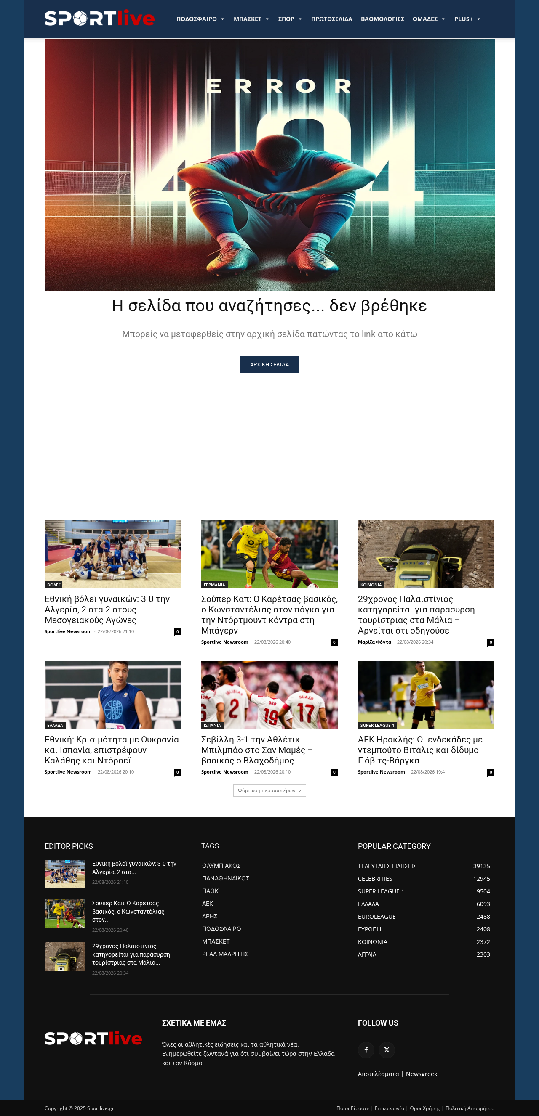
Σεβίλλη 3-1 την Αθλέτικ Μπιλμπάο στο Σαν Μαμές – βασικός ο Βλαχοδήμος (257, 750)
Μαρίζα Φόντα (374, 642)
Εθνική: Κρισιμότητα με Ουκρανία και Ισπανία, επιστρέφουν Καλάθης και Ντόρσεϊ (112, 750)
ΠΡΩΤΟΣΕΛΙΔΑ (331, 19)
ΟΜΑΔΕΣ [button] (425, 19)
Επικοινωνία (389, 1108)
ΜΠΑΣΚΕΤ (247, 19)
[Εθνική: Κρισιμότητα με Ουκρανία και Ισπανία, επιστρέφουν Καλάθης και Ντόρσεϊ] (113, 695)
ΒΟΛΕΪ (53, 585)
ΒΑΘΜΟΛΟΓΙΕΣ (382, 19)
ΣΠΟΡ (286, 19)
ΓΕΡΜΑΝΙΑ (214, 585)
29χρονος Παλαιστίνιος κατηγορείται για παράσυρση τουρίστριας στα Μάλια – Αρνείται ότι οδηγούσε (416, 615)
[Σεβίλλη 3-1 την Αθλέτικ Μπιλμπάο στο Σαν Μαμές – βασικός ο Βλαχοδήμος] (269, 695)
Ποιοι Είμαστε (352, 1108)
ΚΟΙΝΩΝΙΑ (371, 585)
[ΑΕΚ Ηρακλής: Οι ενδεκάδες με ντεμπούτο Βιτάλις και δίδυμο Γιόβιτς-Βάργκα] (426, 695)
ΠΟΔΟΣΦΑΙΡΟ (196, 19)
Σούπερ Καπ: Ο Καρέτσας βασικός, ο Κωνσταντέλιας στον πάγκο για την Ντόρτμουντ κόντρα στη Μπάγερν (269, 615)
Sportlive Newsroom (68, 631)
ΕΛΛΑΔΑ (55, 725)
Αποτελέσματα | (381, 1074)
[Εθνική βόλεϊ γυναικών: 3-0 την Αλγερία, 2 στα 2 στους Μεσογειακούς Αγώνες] (113, 554)
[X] (387, 1050)
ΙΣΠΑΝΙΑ (212, 725)
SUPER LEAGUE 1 (377, 725)
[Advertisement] (269, 436)
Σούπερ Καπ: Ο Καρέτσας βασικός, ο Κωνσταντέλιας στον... (128, 911)
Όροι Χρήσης (425, 1108)
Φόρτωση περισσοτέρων (267, 790)
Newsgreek (421, 1074)
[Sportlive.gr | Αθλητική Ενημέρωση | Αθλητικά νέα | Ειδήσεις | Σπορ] (93, 1038)
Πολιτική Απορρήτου (470, 1108)
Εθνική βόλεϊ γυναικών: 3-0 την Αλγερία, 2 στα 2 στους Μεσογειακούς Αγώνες (107, 609)
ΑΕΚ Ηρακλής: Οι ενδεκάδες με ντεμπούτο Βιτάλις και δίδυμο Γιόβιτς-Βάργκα (420, 750)
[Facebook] (366, 1050)
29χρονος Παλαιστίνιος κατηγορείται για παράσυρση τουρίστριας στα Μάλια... (131, 954)
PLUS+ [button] (463, 19)
